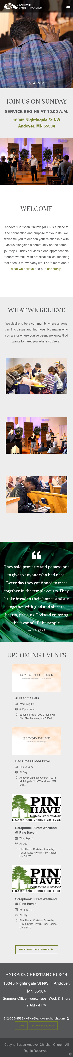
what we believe (22, 268)
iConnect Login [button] (43, 1025)
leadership (53, 268)
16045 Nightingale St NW (36, 120)
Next (66, 47)
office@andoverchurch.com (45, 1018)
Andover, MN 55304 (36, 126)
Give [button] (21, 1025)
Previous (6, 47)
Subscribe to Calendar (34, 949)
